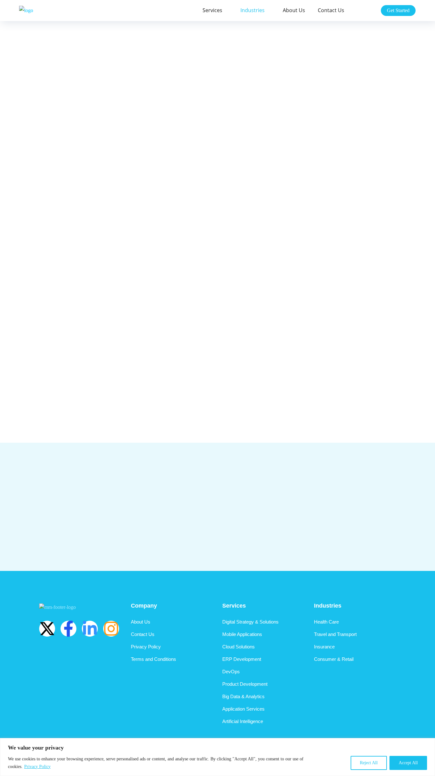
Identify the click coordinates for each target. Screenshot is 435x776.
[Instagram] (111, 629)
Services (212, 10)
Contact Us (331, 10)
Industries (252, 10)
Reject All (369, 762)
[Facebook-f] (68, 629)
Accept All (408, 762)
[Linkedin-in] (90, 629)
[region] (217, 757)
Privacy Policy (37, 766)
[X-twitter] (47, 629)
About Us (294, 10)
